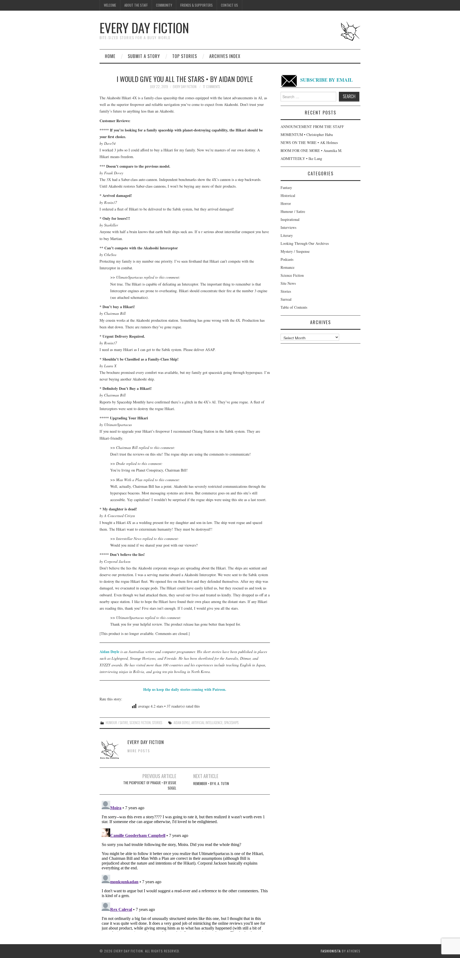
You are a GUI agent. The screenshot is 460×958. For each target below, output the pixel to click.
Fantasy (286, 187)
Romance (287, 267)
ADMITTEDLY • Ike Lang (301, 158)
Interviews (288, 227)
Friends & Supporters (196, 5)
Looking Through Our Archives (305, 243)
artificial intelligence (207, 722)
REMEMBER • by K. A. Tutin (211, 783)
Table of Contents (294, 307)
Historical (288, 195)
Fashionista (331, 950)
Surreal (286, 299)
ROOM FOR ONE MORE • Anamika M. (311, 150)
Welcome (110, 5)
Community (164, 5)
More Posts (139, 750)
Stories (157, 722)
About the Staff (136, 5)
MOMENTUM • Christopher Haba (307, 134)
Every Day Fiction (144, 27)
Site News (288, 283)
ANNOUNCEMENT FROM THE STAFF (312, 126)
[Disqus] (185, 865)
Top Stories (184, 56)
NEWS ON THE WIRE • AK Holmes (309, 142)
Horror (286, 203)
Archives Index (224, 56)
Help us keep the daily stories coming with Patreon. (184, 689)
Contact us (229, 5)
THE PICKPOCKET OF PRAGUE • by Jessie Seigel (149, 785)
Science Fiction (140, 722)
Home (110, 56)
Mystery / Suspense (295, 251)
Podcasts (287, 259)
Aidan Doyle (109, 651)
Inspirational (290, 219)
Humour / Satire (117, 722)
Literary (287, 235)
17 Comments (211, 86)
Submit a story (144, 56)
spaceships (231, 722)
